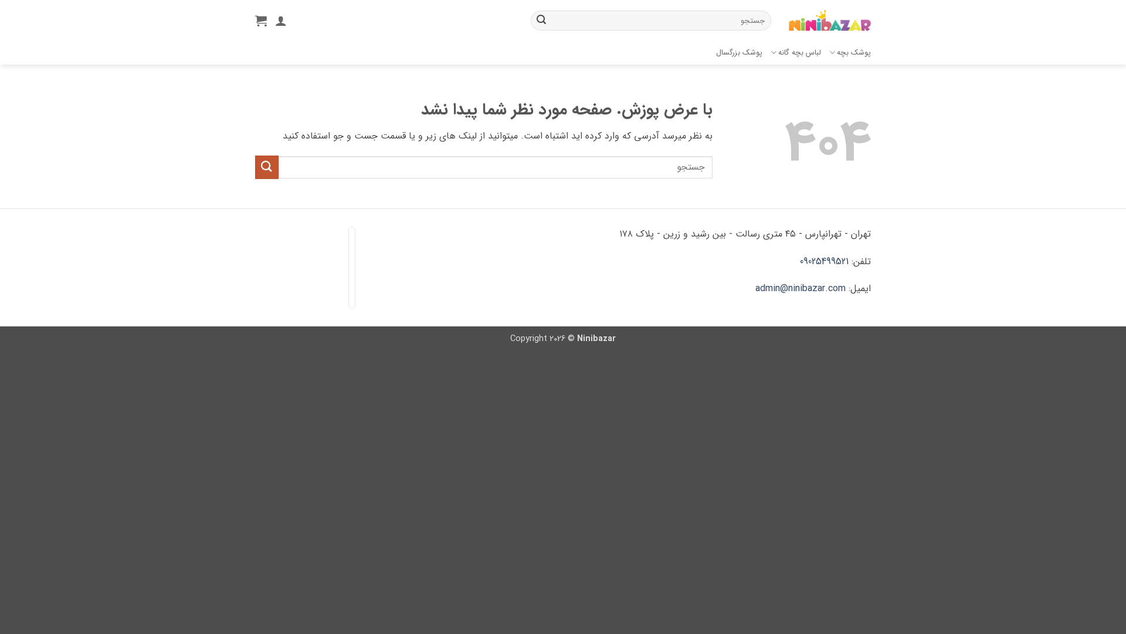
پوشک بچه (854, 53)
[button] (261, 20)
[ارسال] (541, 21)
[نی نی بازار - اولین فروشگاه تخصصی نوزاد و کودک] (830, 21)
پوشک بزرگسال (739, 53)
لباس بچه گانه (799, 53)
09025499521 (824, 261)
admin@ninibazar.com (800, 288)
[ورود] (281, 20)
